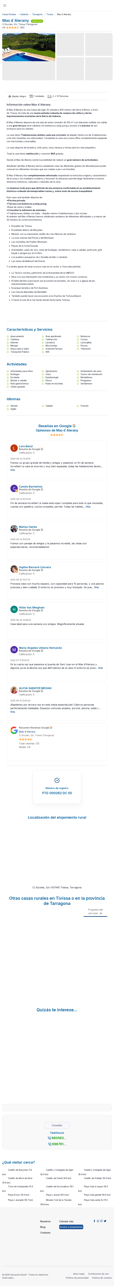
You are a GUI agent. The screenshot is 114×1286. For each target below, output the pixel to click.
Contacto (45, 1232)
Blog (42, 1227)
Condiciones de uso (98, 1274)
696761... (59, 1144)
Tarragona (37, 14)
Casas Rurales (9, 14)
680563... (59, 1138)
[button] (13, 27)
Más (12, 469)
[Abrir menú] (4, 5)
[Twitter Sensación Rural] (105, 1221)
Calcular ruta (66, 1221)
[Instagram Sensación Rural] (98, 1221)
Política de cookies (102, 1278)
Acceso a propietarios (71, 1227)
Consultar (57, 1125)
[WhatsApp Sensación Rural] (101, 1221)
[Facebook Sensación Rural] (94, 1221)
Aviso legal (78, 1274)
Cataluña (24, 14)
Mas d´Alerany (27, 731)
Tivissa (49, 14)
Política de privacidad (77, 1278)
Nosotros (45, 1221)
